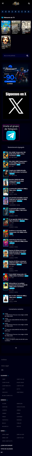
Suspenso (19, 416)
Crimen (18, 410)
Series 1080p (5, 434)
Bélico (4, 423)
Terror (4, 413)
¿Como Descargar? (7, 445)
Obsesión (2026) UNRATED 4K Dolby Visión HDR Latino (16, 320)
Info (2, 370)
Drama (18, 413)
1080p (3, 379)
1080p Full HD (20, 379)
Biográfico (5, 426)
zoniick (6, 313)
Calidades (4, 375)
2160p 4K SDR (20, 385)
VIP (2, 452)
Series (3, 431)
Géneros (3, 400)
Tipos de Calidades (7, 449)
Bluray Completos (7, 395)
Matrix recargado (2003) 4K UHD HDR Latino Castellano (16, 340)
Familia (4, 416)
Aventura (4, 407)
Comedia (4, 410)
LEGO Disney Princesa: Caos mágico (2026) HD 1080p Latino (16, 315)
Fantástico (5, 420)
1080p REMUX (20, 392)
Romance (19, 420)
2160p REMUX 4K (6, 385)
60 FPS (18, 389)
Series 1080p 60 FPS (7, 441)
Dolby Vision (20, 382)
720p (3, 389)
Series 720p (5, 437)
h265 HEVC (5, 392)
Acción (4, 403)
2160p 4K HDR (5, 382)
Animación (19, 403)
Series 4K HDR (20, 434)
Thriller (19, 423)
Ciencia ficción (21, 407)
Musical (19, 426)
